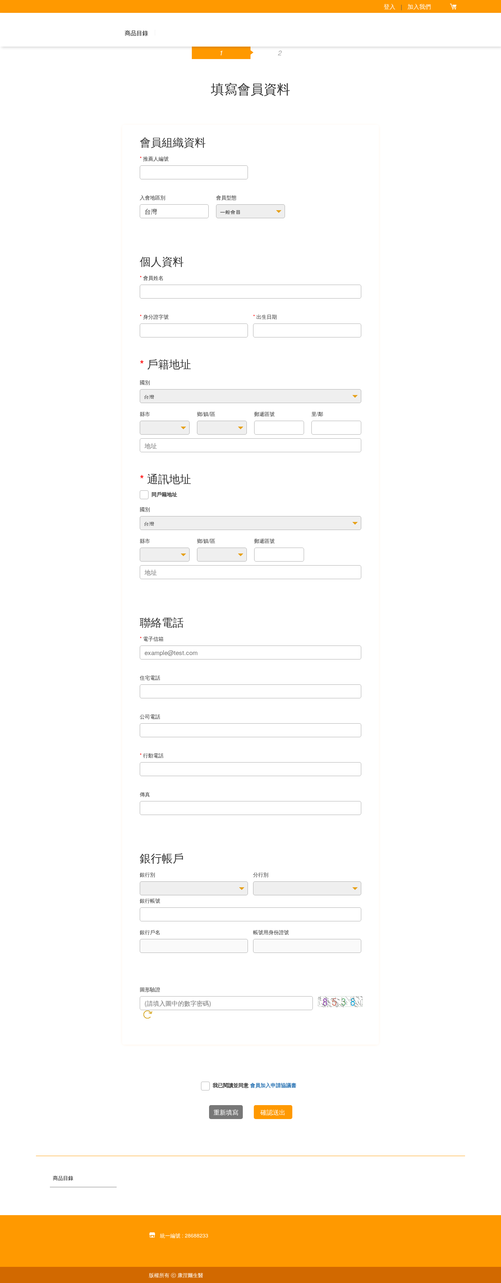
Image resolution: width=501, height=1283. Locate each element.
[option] (83, 1187)
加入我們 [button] (419, 6)
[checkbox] (144, 494)
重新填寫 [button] (225, 1111)
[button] (453, 6)
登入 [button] (389, 6)
